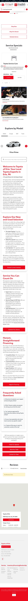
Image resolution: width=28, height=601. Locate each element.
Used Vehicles (9, 570)
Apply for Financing (14, 384)
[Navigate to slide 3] (13, 13)
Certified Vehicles (9, 574)
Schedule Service (13, 49)
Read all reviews (24, 468)
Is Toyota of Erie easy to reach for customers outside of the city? (13, 426)
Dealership (23, 565)
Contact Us (7, 546)
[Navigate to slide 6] (17, 13)
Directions (22, 568)
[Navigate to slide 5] (16, 13)
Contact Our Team (14, 454)
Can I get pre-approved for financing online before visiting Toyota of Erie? (14, 413)
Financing (16, 565)
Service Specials (3, 568)
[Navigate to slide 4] (14, 13)
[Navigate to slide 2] (11, 13)
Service (3, 565)
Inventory (10, 565)
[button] (14, 505)
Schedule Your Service (14, 329)
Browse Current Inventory (14, 267)
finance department (19, 377)
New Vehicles (10, 568)
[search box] (14, 158)
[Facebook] (2, 559)
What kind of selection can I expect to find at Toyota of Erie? (13, 399)
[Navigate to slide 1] (10, 13)
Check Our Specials (14, 444)
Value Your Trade (14, 449)
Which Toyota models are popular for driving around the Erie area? (13, 406)
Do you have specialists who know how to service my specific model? (13, 420)
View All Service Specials (13, 47)
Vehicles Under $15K (10, 577)
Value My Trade (15, 572)
